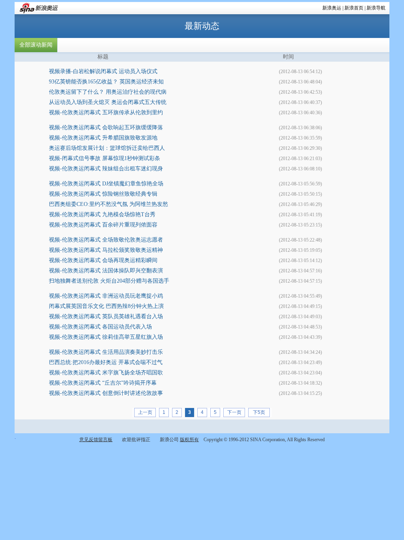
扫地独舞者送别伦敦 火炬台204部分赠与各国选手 (109, 281)
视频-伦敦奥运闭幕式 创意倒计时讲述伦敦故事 (106, 393)
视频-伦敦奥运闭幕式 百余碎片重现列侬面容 (103, 225)
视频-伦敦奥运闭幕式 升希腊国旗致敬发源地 (103, 138)
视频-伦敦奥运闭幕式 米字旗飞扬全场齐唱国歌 (106, 373)
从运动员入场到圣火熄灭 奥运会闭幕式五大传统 (107, 102)
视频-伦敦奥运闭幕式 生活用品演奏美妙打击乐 (106, 352)
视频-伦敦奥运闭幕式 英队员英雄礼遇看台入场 (106, 316)
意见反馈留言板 (95, 439)
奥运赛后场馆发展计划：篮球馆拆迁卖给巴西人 (107, 148)
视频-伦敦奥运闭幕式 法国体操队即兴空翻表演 (106, 271)
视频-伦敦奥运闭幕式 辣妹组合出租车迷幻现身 (106, 169)
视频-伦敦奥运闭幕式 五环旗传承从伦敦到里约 (106, 112)
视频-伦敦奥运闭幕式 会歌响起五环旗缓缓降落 (106, 127)
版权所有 (189, 439)
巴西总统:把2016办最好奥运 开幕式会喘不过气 (106, 362)
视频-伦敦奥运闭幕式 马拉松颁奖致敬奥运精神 (106, 250)
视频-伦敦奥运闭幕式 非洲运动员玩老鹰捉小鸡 (106, 296)
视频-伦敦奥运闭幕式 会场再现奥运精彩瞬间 (103, 260)
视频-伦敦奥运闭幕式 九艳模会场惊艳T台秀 (102, 214)
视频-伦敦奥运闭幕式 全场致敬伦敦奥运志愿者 (106, 240)
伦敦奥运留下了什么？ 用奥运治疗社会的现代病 (107, 92)
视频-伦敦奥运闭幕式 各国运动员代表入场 (100, 327)
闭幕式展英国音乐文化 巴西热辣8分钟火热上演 (106, 306)
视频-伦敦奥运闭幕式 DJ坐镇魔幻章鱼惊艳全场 (106, 184)
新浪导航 (376, 8)
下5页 (259, 412)
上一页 (145, 412)
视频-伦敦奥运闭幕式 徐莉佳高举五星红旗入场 (106, 337)
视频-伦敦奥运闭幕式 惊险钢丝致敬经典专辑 (103, 194)
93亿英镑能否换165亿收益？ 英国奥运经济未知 (106, 82)
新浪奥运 (331, 8)
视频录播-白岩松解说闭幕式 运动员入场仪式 (103, 71)
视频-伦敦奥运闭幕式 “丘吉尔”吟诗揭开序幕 (103, 383)
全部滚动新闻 (35, 45)
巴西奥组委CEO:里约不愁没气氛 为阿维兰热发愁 (108, 204)
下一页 (234, 412)
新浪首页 (353, 8)
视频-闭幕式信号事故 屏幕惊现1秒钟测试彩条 (104, 158)
